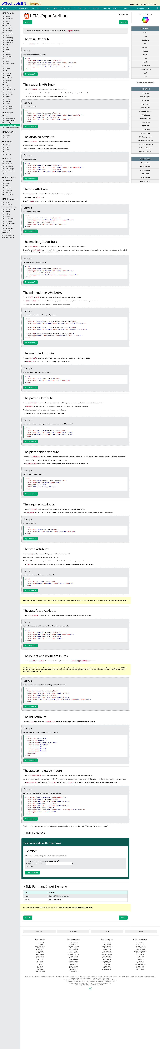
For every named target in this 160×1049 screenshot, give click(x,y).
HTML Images (5, 52)
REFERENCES (142, 8)
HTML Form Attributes (8, 118)
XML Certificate (140, 966)
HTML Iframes (6, 75)
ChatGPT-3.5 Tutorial (40, 971)
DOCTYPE (145, 126)
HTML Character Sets (8, 223)
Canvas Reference (73, 971)
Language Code (145, 133)
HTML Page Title (6, 56)
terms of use (94, 978)
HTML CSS (4, 47)
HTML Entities (5, 97)
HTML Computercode (8, 89)
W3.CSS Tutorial (40, 952)
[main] (2, 8)
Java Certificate (140, 957)
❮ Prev (27, 22)
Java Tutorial (40, 961)
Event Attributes (145, 108)
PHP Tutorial (40, 951)
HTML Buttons (6, 73)
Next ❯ (123, 22)
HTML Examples (6, 181)
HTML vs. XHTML (6, 108)
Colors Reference (73, 966)
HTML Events (5, 212)
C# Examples (107, 966)
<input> (27, 899)
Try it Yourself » (30, 74)
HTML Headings (6, 30)
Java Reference (73, 964)
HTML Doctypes (6, 221)
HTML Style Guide (7, 94)
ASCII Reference (145, 166)
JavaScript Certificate (140, 946)
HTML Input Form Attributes (10, 127)
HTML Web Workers (7, 171)
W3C (98, 985)
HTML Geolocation (7, 164)
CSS (15, 8)
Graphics (145, 62)
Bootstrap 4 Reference (73, 954)
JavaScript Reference (73, 946)
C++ (79, 8)
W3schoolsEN (21, 3)
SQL (33, 8)
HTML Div (4, 66)
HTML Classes (5, 68)
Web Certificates (140, 939)
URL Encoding (145, 129)
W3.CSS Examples (107, 954)
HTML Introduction (7, 19)
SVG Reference (73, 969)
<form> (27, 896)
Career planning (140, 967)
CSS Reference (73, 944)
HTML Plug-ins (6, 152)
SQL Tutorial (40, 947)
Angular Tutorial (40, 957)
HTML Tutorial (40, 942)
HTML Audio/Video (7, 219)
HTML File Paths (6, 80)
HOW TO (116, 8)
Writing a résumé (140, 969)
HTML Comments (7, 42)
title (36, 410)
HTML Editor (5, 183)
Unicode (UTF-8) (145, 181)
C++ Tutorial (40, 966)
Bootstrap (145, 47)
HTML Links (5, 49)
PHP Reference (73, 951)
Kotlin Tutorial (40, 962)
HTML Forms (5, 116)
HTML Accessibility (7, 195)
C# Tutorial (40, 967)
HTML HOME (5, 16)
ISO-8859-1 (145, 174)
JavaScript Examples (107, 946)
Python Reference (73, 949)
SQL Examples (107, 947)
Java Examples (107, 959)
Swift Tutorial (40, 969)
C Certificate (140, 959)
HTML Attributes (6, 28)
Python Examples (106, 949)
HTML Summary (6, 192)
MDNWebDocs (86, 985)
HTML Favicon (6, 54)
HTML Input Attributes (8, 125)
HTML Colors (5, 45)
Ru (127, 14)
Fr (124, 14)
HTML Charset (5, 104)
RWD (145, 44)
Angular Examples (106, 957)
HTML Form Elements (8, 120)
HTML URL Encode (7, 106)
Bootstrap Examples (107, 952)
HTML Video (5, 147)
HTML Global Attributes (8, 207)
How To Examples (106, 969)
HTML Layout (5, 85)
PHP (39, 8)
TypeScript (106, 8)
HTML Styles (5, 35)
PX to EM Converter (7, 235)
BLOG (107, 931)
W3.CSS (96, 8)
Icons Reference (73, 967)
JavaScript (145, 40)
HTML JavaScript (6, 78)
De (123, 14)
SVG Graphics (145, 65)
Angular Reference (73, 961)
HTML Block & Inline (8, 64)
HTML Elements (6, 26)
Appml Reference (73, 957)
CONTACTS (39, 931)
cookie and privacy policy (104, 978)
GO (69, 8)
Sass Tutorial (40, 959)
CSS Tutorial (40, 944)
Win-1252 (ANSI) (145, 170)
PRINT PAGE (73, 931)
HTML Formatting (7, 38)
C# (85, 8)
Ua (119, 14)
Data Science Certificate (140, 951)
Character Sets (145, 122)
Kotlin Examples (107, 961)
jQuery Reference (73, 959)
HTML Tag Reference (60, 907)
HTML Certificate (6, 190)
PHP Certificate (140, 956)
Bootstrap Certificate (140, 964)
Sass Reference (73, 962)
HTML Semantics (6, 92)
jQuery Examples (107, 956)
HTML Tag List (5, 202)
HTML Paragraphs (7, 33)
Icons (145, 58)
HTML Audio (5, 149)
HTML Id (4, 71)
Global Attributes (145, 104)
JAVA (55, 8)
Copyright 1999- (71, 981)
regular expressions (43, 413)
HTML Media (5, 145)
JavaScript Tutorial (40, 946)
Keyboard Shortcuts (7, 237)
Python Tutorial (40, 949)
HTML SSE (4, 173)
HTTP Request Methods (145, 144)
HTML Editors (5, 21)
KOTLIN (63, 8)
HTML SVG (4, 137)
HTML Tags (145, 93)
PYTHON (47, 8)
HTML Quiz (5, 185)
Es (121, 14)
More (125, 8)
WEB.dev (102, 985)
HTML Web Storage (7, 169)
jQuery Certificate (140, 952)
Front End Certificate (140, 947)
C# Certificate (140, 962)
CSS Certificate (140, 944)
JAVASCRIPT (24, 8)
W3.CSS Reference (73, 956)
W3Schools (78, 985)
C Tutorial (40, 964)
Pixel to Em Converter (145, 148)
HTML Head (5, 82)
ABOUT (141, 931)
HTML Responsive (7, 87)
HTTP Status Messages (145, 140)
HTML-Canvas (145, 115)
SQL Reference (73, 947)
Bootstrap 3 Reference (73, 952)
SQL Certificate (140, 954)
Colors (145, 54)
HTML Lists (5, 61)
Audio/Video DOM (145, 118)
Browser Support (145, 96)
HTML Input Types (7, 123)
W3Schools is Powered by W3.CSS (105, 981)
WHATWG (93, 985)
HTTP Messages (6, 230)
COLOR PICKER (145, 14)
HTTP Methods (6, 233)
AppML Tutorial (40, 954)
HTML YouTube (6, 154)
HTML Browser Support (8, 209)
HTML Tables (5, 59)
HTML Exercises (6, 188)
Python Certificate (140, 949)
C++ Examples (107, 964)
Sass (145, 76)
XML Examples (107, 967)
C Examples (107, 962)
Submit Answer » (32, 873)
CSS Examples (107, 944)
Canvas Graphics (145, 69)
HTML (8, 8)
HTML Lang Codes (7, 228)
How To (145, 73)
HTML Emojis (5, 101)
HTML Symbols (6, 99)
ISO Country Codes (145, 137)
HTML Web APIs (6, 161)
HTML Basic (5, 23)
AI (89, 8)
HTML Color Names (145, 111)
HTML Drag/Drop (7, 166)
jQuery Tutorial (40, 956)
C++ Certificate (140, 961)
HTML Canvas (5, 135)
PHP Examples (107, 951)
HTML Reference (73, 942)
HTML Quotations (7, 40)
